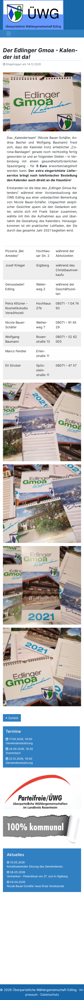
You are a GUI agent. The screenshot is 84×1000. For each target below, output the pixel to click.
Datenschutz (49, 994)
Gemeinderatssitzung (19, 743)
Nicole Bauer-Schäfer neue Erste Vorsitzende (35, 886)
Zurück (12, 718)
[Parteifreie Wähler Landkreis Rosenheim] (42, 790)
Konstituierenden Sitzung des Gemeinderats (35, 866)
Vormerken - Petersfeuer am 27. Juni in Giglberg (37, 876)
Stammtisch (13, 753)
